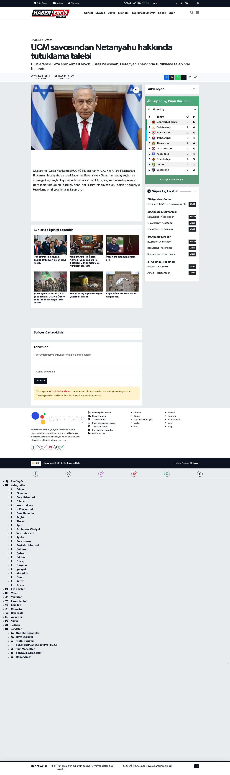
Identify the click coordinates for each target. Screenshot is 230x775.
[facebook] (35, 474)
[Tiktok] (56, 447)
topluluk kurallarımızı (62, 391)
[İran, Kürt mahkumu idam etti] (122, 244)
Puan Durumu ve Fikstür (104, 423)
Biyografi (17, 613)
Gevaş (20, 561)
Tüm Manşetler (100, 426)
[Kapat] (228, 664)
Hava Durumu (99, 416)
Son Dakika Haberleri (102, 430)
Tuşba (20, 585)
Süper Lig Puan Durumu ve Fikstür (36, 645)
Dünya (111, 13)
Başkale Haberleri (27, 545)
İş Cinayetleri (24, 509)
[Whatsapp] (61, 447)
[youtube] (134, 474)
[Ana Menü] (197, 13)
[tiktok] (200, 474)
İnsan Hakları (174, 419)
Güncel (88, 13)
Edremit (21, 557)
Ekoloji (137, 423)
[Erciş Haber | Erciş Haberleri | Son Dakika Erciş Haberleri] (50, 12)
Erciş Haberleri (25, 497)
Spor (172, 13)
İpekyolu (21, 569)
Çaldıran (21, 549)
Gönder (40, 380)
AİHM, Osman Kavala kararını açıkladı (150, 766)
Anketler (16, 617)
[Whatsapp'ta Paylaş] (178, 77)
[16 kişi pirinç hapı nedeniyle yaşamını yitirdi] (86, 281)
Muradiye (22, 573)
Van (135, 426)
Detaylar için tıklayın (172, 179)
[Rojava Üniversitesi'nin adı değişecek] (122, 281)
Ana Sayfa (17, 481)
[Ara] (192, 13)
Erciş (170, 426)
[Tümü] (194, 89)
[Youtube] (50, 447)
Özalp (20, 577)
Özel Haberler (25, 513)
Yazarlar (75, 3)
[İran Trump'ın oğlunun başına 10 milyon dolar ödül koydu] (50, 244)
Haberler (36, 40)
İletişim (15, 625)
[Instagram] (44, 447)
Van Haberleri (24, 533)
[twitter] (68, 474)
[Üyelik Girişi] (196, 3)
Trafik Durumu (99, 419)
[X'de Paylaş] (171, 77)
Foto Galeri (42, 3)
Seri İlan (16, 605)
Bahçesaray (23, 541)
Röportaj (16, 609)
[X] (39, 447)
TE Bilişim (194, 463)
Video (60, 3)
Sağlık (162, 13)
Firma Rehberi (19, 601)
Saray (20, 581)
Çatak (20, 553)
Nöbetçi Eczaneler (101, 412)
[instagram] (101, 474)
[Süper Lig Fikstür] (194, 191)
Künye (14, 621)
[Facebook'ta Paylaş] (166, 77)
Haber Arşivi (98, 433)
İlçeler (20, 537)
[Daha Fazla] (184, 77)
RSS (37, 463)
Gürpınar (22, 565)
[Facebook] (33, 447)
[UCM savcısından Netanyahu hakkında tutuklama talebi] (86, 117)
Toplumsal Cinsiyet (144, 13)
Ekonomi (123, 13)
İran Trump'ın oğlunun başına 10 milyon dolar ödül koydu (50, 260)
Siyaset (100, 13)
